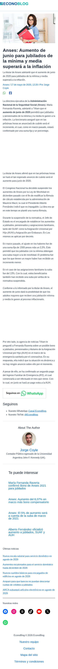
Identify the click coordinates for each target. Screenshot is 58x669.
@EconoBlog (31, 414)
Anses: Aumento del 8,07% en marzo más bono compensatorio (28, 501)
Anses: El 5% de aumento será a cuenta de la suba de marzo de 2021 (27, 515)
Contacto (29, 648)
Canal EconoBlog (37, 411)
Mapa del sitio (29, 654)
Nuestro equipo (29, 641)
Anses (6, 85)
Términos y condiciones (29, 661)
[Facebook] (10, 93)
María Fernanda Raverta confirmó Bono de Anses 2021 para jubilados (27, 485)
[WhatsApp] (4, 93)
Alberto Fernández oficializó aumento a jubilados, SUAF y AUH (26, 532)
